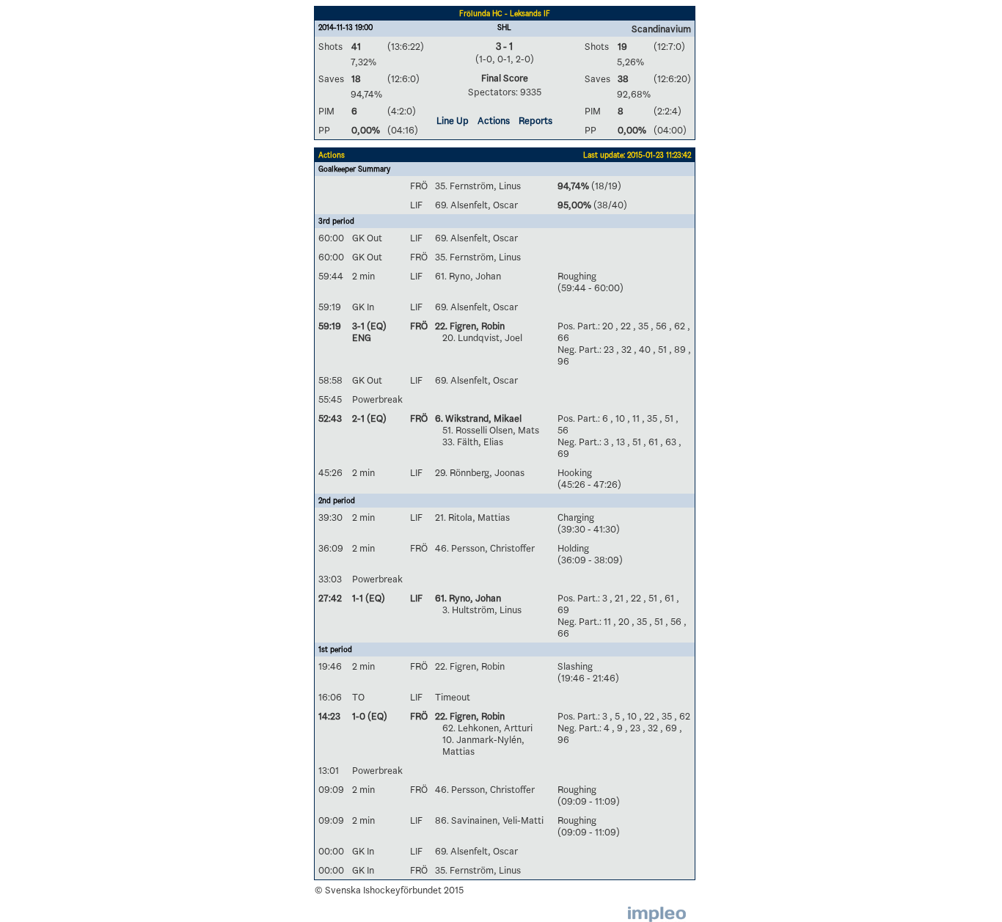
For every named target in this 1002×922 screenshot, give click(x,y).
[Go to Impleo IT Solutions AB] (657, 914)
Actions (494, 120)
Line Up (452, 120)
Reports (535, 120)
